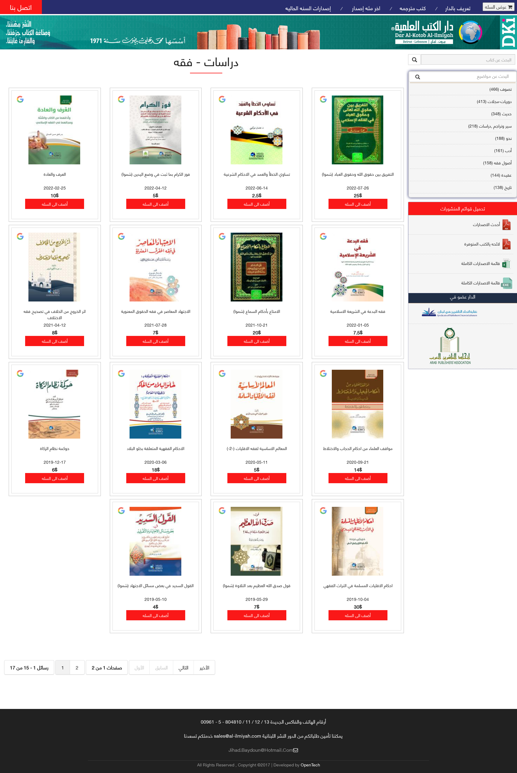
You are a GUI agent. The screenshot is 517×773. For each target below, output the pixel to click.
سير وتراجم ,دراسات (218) (490, 126)
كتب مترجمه (413, 8)
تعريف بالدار (458, 8)
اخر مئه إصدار (365, 8)
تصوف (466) (500, 89)
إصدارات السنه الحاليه (308, 8)
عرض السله (496, 6)
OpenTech (310, 764)
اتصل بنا (21, 7)
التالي (183, 667)
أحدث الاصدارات (486, 224)
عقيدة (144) (501, 175)
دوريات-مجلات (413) (494, 101)
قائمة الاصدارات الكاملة (480, 263)
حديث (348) (501, 113)
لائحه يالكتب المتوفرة (482, 244)
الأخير (204, 667)
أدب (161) (503, 150)
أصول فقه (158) (497, 162)
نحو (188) (503, 138)
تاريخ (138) (503, 187)
